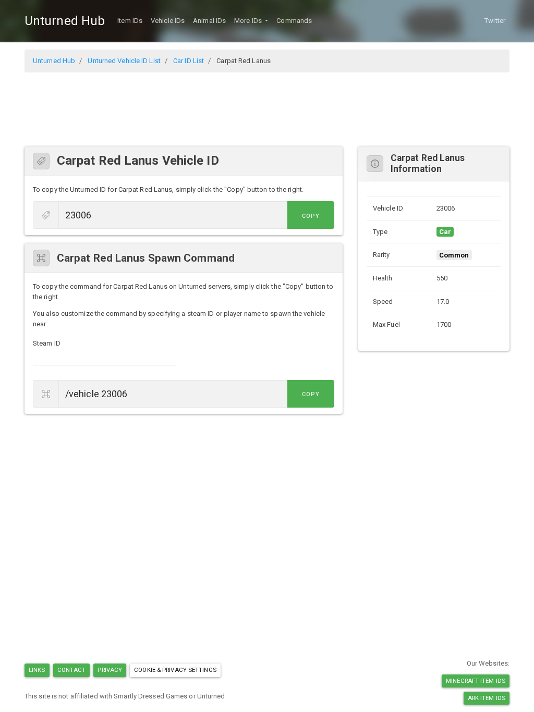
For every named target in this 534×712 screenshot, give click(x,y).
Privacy (110, 669)
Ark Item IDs (486, 698)
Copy (311, 216)
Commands (294, 20)
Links (37, 669)
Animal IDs (209, 20)
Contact (71, 669)
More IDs (248, 20)
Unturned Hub (65, 21)
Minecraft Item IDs (475, 680)
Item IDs (129, 20)
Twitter (494, 20)
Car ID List (188, 61)
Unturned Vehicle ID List (124, 61)
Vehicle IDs (168, 20)
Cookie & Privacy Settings (175, 669)
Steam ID (46, 343)
